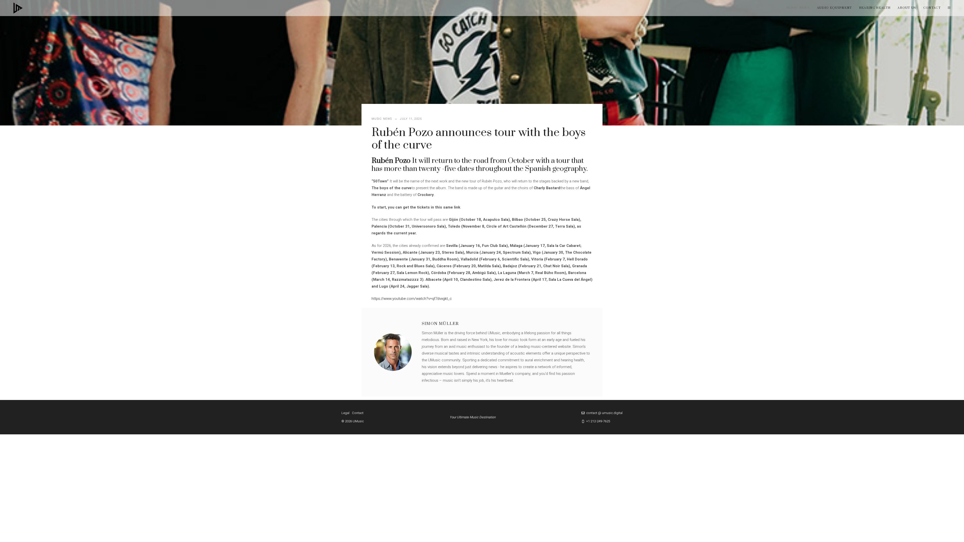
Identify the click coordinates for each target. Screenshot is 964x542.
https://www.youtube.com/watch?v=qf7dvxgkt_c (412, 298)
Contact (932, 8)
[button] (949, 8)
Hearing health (874, 8)
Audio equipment (834, 8)
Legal (345, 413)
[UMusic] (18, 8)
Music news (798, 8)
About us (906, 8)
